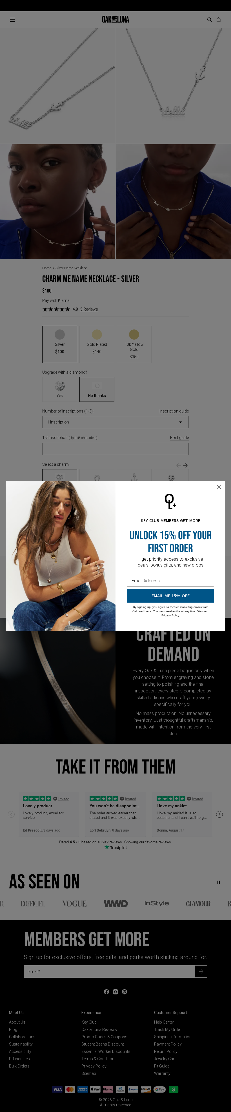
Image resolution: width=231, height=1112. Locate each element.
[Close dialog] (219, 487)
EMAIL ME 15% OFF (171, 596)
